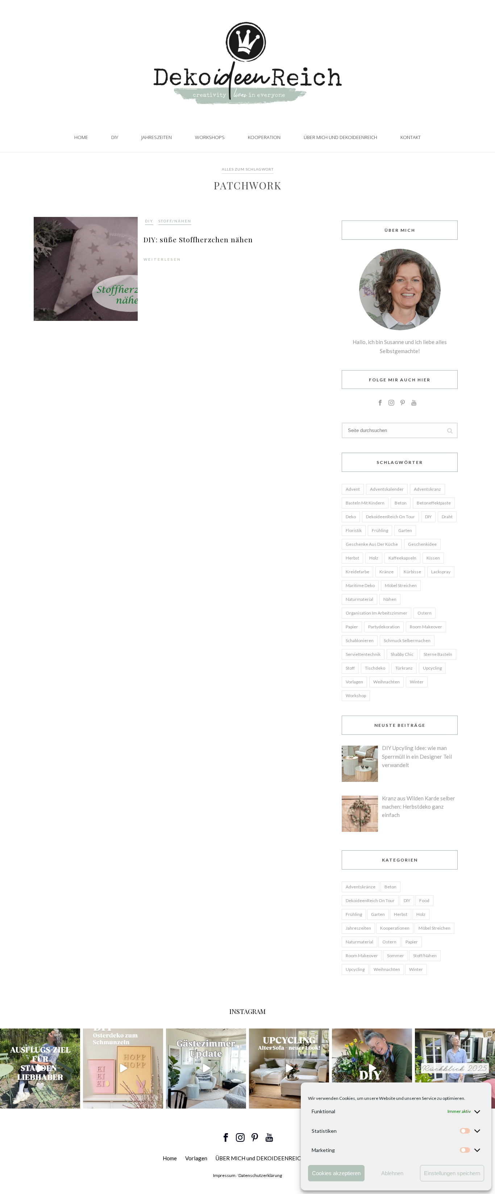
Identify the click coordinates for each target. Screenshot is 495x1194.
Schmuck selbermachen (407, 640)
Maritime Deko (360, 585)
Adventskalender (387, 489)
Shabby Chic (402, 654)
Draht (447, 516)
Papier (352, 626)
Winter (417, 681)
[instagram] (391, 403)
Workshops (210, 137)
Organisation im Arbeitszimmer (376, 613)
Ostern (424, 613)
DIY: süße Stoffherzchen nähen (198, 239)
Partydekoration (384, 626)
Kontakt (410, 137)
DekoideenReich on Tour (390, 516)
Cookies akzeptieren (336, 1173)
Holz (373, 558)
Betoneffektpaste (434, 503)
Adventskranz (427, 489)
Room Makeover (426, 626)
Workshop (356, 695)
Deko (351, 516)
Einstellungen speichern (452, 1173)
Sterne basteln (438, 654)
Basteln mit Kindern (365, 503)
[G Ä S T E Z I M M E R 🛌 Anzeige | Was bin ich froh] (206, 1068)
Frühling (380, 530)
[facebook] (380, 403)
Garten (405, 530)
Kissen (433, 558)
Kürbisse (412, 571)
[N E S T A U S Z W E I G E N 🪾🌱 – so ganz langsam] (372, 1068)
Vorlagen (354, 681)
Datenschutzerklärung (260, 1175)
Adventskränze (360, 886)
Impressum (224, 1175)
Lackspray (440, 571)
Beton (401, 503)
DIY (114, 137)
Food (424, 900)
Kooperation (264, 137)
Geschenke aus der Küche (372, 544)
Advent (353, 489)
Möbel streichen (401, 585)
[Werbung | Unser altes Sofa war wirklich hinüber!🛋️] (289, 1068)
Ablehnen (392, 1173)
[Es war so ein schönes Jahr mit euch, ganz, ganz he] (455, 1068)
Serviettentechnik (363, 654)
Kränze (386, 571)
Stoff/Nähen (174, 221)
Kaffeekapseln (402, 558)
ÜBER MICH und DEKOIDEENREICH (340, 137)
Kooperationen (394, 928)
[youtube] (414, 403)
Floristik (354, 530)
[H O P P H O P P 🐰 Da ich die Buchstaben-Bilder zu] (123, 1068)
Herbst (352, 558)
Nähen (389, 599)
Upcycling (432, 668)
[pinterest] (402, 403)
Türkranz (404, 668)
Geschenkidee (422, 544)
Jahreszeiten (156, 137)
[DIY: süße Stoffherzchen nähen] (86, 268)
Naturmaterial (359, 599)
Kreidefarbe (357, 571)
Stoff (350, 668)
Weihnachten (386, 681)
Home (81, 137)
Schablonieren (360, 640)
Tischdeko (375, 668)
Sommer (395, 955)
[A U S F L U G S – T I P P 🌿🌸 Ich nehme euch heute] (40, 1068)
